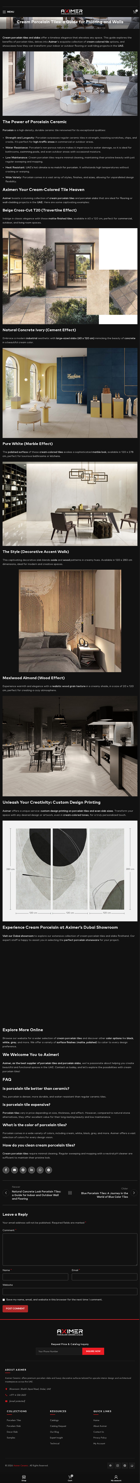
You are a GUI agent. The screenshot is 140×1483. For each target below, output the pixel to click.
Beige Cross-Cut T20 (21, 210)
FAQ (7, 1080)
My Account (99, 1443)
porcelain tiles (19, 37)
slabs (37, 37)
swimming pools (29, 151)
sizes (92, 177)
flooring (124, 198)
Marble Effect (38, 444)
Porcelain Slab (14, 1426)
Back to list (70, 1192)
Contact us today (65, 1067)
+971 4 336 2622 (17, 1395)
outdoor (7, 222)
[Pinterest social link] (23, 1170)
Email (76, 1270)
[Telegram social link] (48, 1170)
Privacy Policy (100, 1437)
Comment (9, 1230)
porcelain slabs (89, 198)
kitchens (55, 456)
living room (25, 222)
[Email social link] (14, 1170)
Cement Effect (60, 330)
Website (8, 1285)
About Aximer (100, 1426)
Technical (54, 1443)
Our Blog (54, 1431)
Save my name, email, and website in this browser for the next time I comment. (54, 1299)
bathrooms (39, 456)
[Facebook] (110, 1465)
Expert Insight (56, 1437)
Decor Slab (12, 1431)
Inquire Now (93, 1351)
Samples (11, 1437)
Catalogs (54, 1420)
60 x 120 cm (85, 338)
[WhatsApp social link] (40, 1170)
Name (7, 1270)
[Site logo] (71, 12)
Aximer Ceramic (20, 1465)
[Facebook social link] (6, 1170)
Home (96, 1420)
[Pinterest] (125, 1465)
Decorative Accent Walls (44, 552)
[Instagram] (118, 1465)
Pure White (13, 444)
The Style (11, 552)
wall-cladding (10, 202)
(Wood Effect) (51, 678)
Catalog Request (58, 1426)
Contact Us (98, 1431)
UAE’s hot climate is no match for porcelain (52, 167)
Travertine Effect (59, 210)
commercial (125, 218)
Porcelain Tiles (14, 1420)
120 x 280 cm (123, 560)
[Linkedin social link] (31, 1170)
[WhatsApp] (132, 1465)
